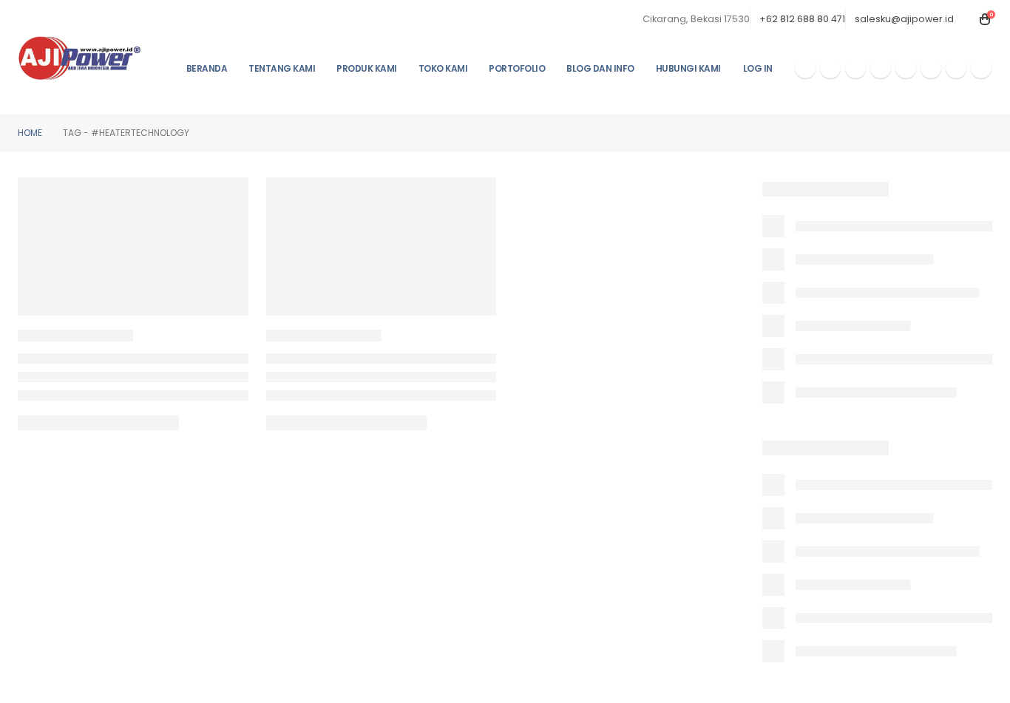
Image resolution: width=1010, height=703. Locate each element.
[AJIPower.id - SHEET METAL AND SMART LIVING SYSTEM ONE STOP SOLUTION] (80, 57)
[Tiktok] (981, 68)
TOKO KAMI (443, 68)
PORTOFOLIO (517, 68)
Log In (758, 68)
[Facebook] (805, 68)
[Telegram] (931, 68)
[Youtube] (855, 68)
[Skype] (905, 68)
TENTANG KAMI (281, 68)
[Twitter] (830, 68)
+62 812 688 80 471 (802, 19)
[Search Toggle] (967, 19)
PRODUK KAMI (366, 68)
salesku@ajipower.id (904, 19)
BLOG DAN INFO (600, 68)
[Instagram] (880, 68)
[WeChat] (956, 68)
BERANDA (207, 68)
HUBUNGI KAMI (688, 68)
